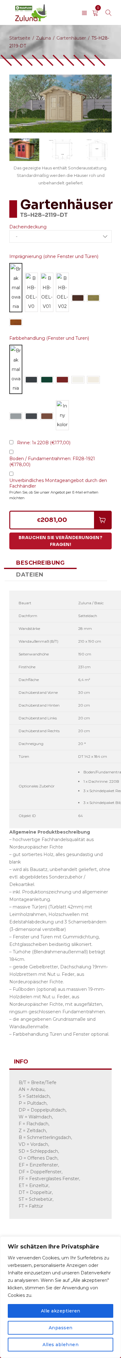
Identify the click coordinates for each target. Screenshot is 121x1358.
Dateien (29, 574)
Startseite (19, 38)
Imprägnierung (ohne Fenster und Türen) (53, 256)
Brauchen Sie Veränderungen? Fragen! (61, 541)
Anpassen (61, 1328)
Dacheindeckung (28, 227)
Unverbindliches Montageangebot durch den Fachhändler (58, 483)
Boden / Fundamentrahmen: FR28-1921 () (52, 461)
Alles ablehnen (60, 1344)
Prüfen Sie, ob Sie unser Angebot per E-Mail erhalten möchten (53, 495)
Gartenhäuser (71, 38)
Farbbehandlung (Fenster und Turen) (49, 338)
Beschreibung (40, 562)
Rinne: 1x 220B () (43, 442)
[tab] (40, 562)
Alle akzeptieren (60, 1311)
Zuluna (43, 38)
